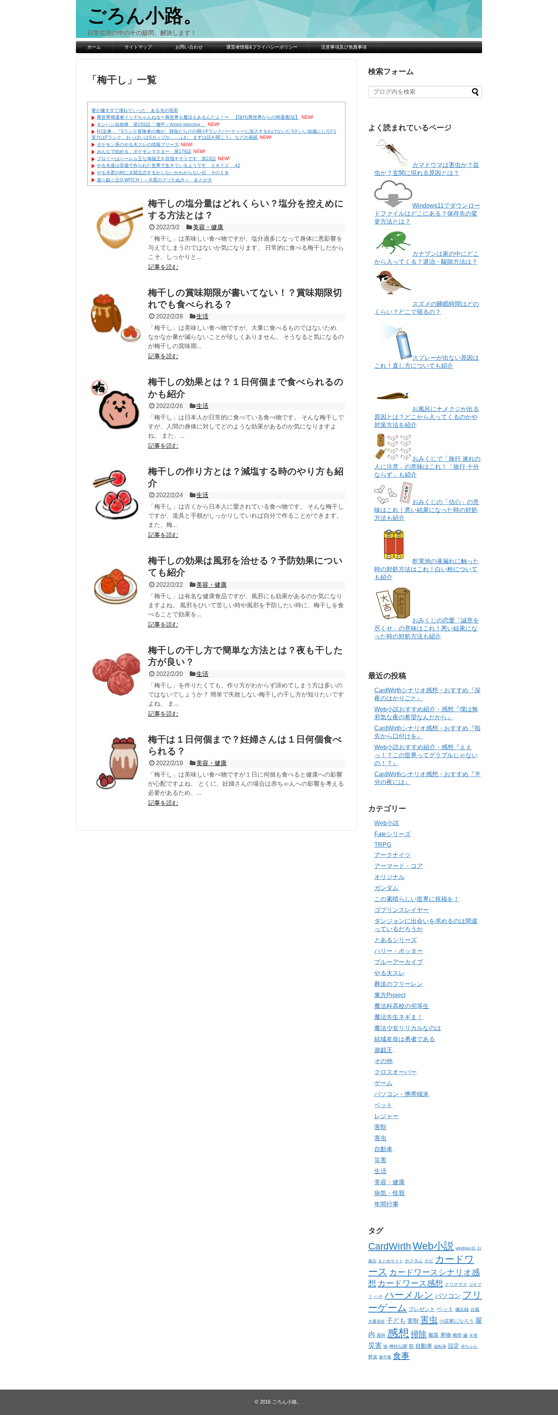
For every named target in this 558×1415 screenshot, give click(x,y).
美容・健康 (208, 227)
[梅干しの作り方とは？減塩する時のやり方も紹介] (115, 494)
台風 (474, 1309)
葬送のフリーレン (398, 984)
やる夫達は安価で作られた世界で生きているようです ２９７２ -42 (168, 165)
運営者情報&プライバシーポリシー (262, 47)
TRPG (382, 844)
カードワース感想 (410, 1283)
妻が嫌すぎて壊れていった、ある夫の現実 (134, 110)
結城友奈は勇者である (404, 1039)
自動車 (383, 1149)
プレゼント (421, 1309)
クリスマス (456, 1284)
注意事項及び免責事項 (344, 47)
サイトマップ (138, 47)
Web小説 (386, 823)
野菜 (372, 1357)
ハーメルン (409, 1294)
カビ (428, 1261)
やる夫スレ (389, 973)
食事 (401, 1355)
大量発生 (376, 1321)
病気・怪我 (389, 1193)
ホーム (94, 47)
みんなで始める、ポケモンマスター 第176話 (144, 151)
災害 (380, 1160)
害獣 (380, 1127)
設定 (453, 1346)
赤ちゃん (469, 1346)
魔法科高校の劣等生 (401, 1006)
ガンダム (386, 888)
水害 (473, 1335)
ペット (383, 1105)
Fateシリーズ (392, 834)
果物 (445, 1335)
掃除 (419, 1334)
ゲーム (383, 1083)
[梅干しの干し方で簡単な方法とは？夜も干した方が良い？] (115, 673)
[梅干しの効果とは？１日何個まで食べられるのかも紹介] (115, 405)
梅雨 (457, 1335)
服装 (433, 1335)
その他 (383, 1061)
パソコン (448, 1296)
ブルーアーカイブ (398, 962)
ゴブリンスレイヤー (401, 910)
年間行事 (386, 1204)
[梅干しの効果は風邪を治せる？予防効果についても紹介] (115, 584)
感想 (398, 1333)
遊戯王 (383, 1050)
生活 (202, 316)
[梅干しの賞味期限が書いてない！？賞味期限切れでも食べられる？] (115, 316)
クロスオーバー (395, 1072)
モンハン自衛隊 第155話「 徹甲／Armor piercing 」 (151, 124)
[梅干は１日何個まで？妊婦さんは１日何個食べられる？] (115, 762)
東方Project (389, 995)
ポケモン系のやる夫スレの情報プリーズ (138, 144)
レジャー (386, 1116)
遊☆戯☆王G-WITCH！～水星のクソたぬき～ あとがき (154, 180)
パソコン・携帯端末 (401, 1094)
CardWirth (389, 1246)
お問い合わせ (189, 47)
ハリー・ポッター (398, 951)
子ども (396, 1320)
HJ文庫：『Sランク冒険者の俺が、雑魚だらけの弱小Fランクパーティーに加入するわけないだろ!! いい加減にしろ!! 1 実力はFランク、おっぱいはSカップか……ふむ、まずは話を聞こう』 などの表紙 (213, 134)
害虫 (380, 1138)
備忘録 (462, 1309)
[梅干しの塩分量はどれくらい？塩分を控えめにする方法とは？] (115, 227)
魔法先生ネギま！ (398, 1017)
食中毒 (385, 1357)
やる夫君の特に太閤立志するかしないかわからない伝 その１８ (163, 172)
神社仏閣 (398, 1346)
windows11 (466, 1248)
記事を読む (163, 267)
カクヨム (414, 1261)
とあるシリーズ (395, 940)
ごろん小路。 (144, 15)
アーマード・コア (398, 866)
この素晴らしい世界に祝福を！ (416, 899)
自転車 (440, 1346)
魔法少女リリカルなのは (407, 1028)
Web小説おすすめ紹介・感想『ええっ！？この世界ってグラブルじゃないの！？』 (426, 755)
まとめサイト (390, 1261)
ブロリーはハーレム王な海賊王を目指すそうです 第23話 (156, 158)
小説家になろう (456, 1321)
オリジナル (389, 877)
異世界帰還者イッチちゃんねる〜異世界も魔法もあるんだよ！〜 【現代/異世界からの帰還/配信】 (198, 117)
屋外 (381, 1335)
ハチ (378, 1296)
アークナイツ (392, 855)
